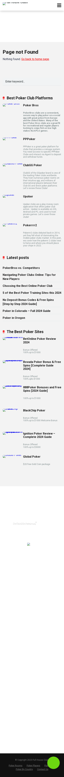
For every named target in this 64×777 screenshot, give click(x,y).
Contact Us (9, 738)
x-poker (7, 595)
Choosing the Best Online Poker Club (27, 286)
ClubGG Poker (32, 165)
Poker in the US (12, 677)
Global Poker (32, 456)
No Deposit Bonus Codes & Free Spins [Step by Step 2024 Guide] (28, 302)
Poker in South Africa (15, 706)
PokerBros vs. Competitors (21, 268)
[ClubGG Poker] (13, 163)
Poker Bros (31, 105)
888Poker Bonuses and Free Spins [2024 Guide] (42, 389)
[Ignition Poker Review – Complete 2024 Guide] (13, 431)
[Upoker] (8, 194)
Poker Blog (9, 733)
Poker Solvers (11, 727)
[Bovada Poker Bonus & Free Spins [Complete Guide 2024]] (13, 360)
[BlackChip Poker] (13, 408)
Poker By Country (24, 769)
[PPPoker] (10, 137)
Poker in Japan (11, 700)
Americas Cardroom (15, 627)
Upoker (28, 196)
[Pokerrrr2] (10, 223)
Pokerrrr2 (30, 225)
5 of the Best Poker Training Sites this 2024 (32, 292)
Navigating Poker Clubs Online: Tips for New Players (29, 277)
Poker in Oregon (14, 318)
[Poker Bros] (11, 103)
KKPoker (8, 606)
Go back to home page (35, 59)
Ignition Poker (11, 622)
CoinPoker (9, 633)
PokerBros (9, 567)
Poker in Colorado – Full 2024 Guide (26, 311)
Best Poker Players (14, 721)
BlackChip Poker (34, 410)
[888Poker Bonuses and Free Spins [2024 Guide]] (13, 385)
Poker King (9, 661)
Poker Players (33, 765)
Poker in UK (9, 683)
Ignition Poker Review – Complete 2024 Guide (39, 435)
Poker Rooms (15, 765)
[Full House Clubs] (15, 3)
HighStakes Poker (13, 639)
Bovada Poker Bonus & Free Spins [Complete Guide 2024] (42, 365)
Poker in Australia (13, 694)
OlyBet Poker (10, 650)
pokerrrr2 (8, 578)
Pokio (6, 600)
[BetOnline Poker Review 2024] (13, 337)
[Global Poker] (12, 455)
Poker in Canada (12, 688)
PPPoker (29, 139)
